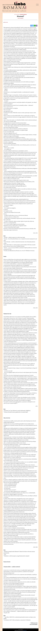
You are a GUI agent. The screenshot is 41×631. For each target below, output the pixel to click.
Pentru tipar (6, 22)
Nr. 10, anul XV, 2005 (16, 14)
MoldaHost (25, 630)
